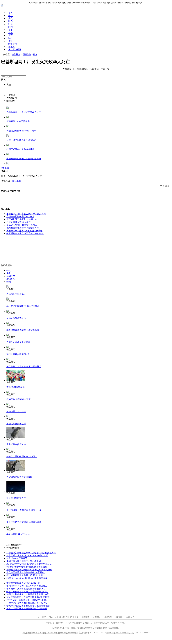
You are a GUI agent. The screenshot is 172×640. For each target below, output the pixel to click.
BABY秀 (10, 279)
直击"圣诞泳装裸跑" (16, 387)
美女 (8, 273)
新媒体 (134, 3)
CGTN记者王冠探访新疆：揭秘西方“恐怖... (26, 600)
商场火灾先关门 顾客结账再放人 (21, 225)
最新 (10, 15)
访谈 (130, 3)
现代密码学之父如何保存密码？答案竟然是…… (29, 564)
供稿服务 (85, 617)
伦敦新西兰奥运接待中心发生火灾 (22, 228)
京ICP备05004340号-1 (118, 633)
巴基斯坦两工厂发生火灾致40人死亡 (23, 112)
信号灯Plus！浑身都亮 (16, 558)
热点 (10, 18)
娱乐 (106, 3)
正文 (35, 54)
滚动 (34, 3)
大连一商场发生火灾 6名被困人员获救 (24, 230)
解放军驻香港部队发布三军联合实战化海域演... (28, 597)
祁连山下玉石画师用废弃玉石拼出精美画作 (26, 578)
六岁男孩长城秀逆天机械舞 (19, 477)
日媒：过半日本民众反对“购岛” (21, 140)
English (141, 3)
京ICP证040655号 (68, 633)
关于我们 (41, 617)
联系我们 (63, 617)
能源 (89, 3)
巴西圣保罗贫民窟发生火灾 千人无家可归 (26, 214)
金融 (77, 3)
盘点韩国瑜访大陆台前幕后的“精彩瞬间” (25, 572)
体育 (110, 3)
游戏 (99, 3)
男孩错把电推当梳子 (16, 294)
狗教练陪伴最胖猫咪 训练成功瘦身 (22, 330)
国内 (38, 3)
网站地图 (119, 617)
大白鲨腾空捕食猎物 (16, 444)
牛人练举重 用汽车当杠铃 (18, 534)
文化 (102, 3)
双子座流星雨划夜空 (16, 498)
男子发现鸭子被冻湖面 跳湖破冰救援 (23, 522)
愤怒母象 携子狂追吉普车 (18, 399)
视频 (126, 3)
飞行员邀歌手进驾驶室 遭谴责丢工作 (23, 510)
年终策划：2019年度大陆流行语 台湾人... (25, 589)
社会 (50, 3)
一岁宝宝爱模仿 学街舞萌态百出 (21, 456)
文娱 (10, 32)
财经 (73, 3)
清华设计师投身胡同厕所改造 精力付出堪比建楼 (29, 569)
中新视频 (16, 54)
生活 (118, 3)
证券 (81, 3)
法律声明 (96, 617)
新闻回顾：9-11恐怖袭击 (18, 121)
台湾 (61, 3)
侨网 (69, 3)
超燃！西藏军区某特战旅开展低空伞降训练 (26, 608)
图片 (122, 3)
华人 (65, 3)
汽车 (95, 3)
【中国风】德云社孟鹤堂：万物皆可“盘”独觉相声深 (31, 553)
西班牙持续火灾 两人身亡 (18, 222)
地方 (53, 3)
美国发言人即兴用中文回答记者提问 (23, 561)
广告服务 (74, 617)
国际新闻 (27, 54)
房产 (85, 3)
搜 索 (3, 79)
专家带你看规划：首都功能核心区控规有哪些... (28, 606)
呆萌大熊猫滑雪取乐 (16, 318)
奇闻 (8, 282)
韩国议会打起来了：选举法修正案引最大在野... (28, 594)
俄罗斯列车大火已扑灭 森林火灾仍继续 (25, 233)
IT (92, 3)
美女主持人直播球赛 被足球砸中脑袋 (23, 366)
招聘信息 (108, 617)
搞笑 (8, 270)
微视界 (11, 47)
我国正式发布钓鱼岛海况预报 (20, 149)
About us (52, 617)
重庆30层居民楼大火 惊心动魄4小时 (24, 583)
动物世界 (10, 276)
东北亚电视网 (14, 49)
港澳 (57, 3)
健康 (114, 3)
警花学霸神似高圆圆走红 (18, 354)
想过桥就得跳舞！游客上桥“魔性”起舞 (24, 575)
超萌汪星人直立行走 (16, 411)
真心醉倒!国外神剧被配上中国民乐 (22, 306)
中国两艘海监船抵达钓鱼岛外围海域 (23, 158)
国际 (42, 3)
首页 (30, 3)
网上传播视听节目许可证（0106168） (40, 633)
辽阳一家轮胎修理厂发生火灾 (20, 216)
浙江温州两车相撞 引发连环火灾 (21, 219)
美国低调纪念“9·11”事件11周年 (21, 131)
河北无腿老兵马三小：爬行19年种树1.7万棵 (27, 555)
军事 (46, 3)
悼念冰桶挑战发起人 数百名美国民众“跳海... (27, 591)
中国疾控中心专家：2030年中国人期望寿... (26, 586)
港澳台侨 (12, 44)
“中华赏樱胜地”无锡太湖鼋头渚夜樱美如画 (26, 567)
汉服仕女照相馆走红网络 (18, 342)
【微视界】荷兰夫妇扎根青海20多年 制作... (26, 603)
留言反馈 (130, 617)
